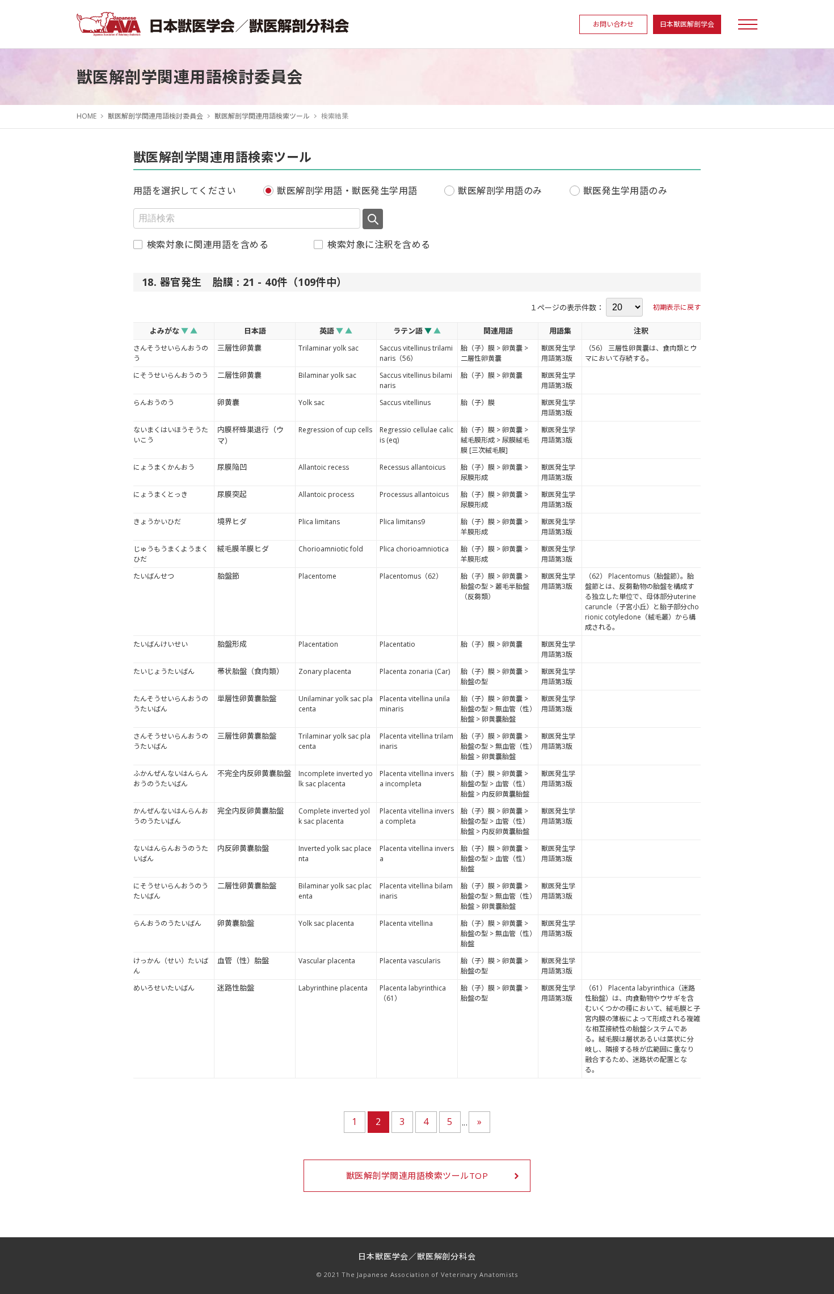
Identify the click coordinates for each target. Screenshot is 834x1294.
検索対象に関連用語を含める (207, 244)
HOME (86, 116)
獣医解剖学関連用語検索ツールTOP (417, 1175)
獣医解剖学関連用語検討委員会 (155, 116)
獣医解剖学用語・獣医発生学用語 (347, 190)
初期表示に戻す (677, 307)
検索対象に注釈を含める (378, 244)
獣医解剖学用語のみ (500, 190)
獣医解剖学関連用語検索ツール (262, 116)
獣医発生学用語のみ (625, 190)
